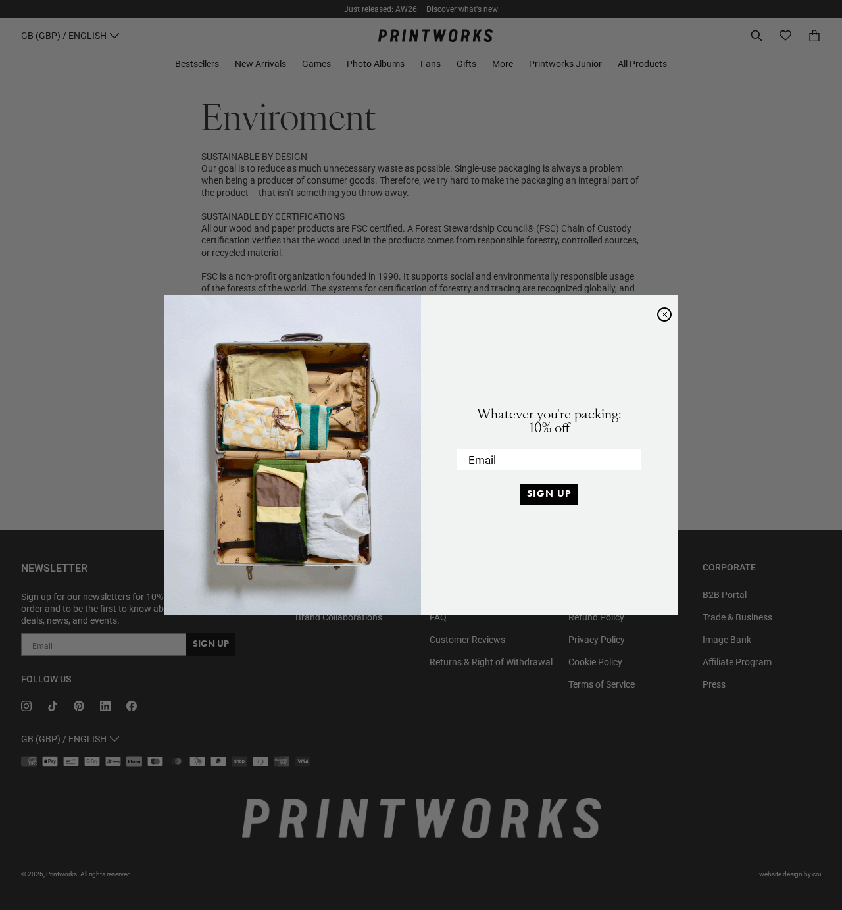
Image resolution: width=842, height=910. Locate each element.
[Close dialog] (664, 314)
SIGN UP (549, 493)
